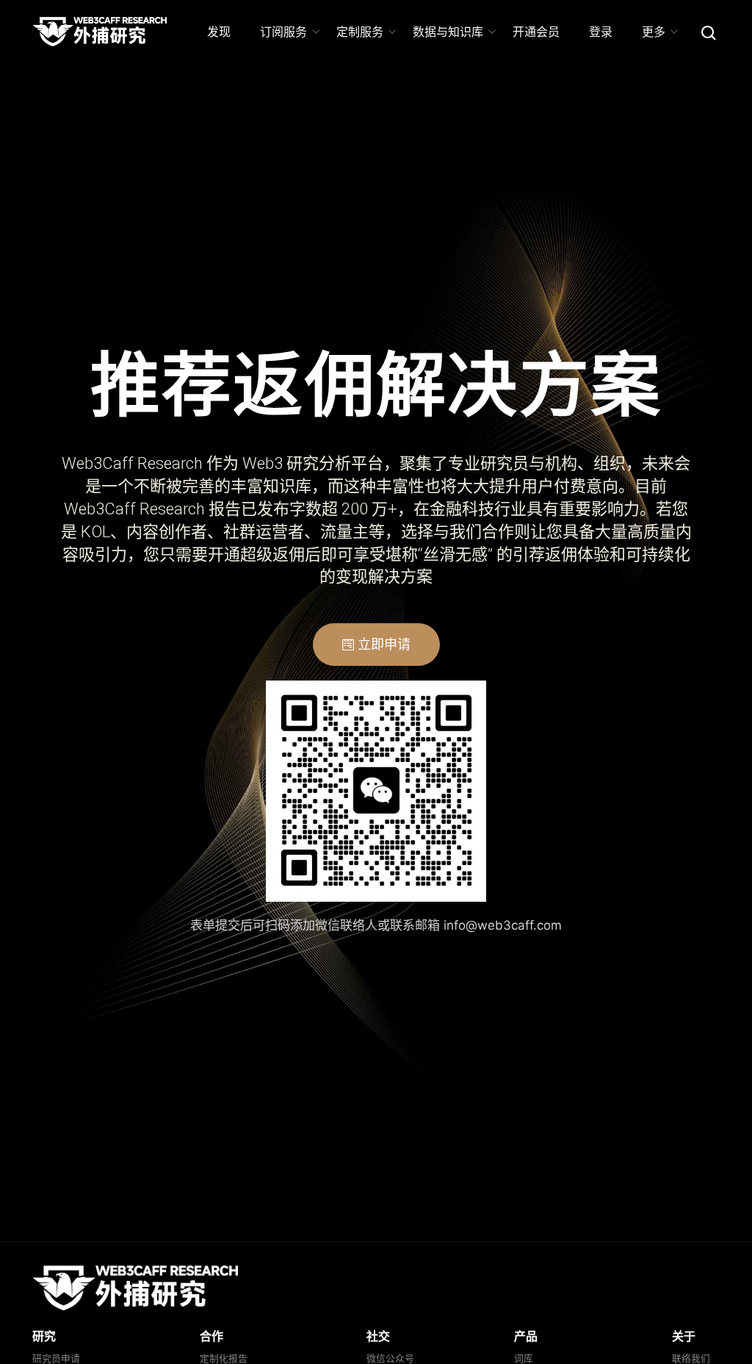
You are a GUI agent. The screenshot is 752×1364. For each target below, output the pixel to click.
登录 (600, 31)
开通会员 (536, 31)
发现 (219, 31)
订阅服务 (283, 31)
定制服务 (359, 31)
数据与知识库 (448, 31)
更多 (653, 31)
